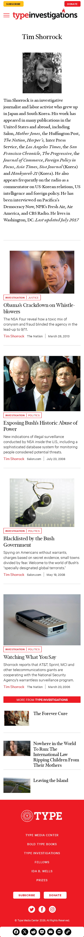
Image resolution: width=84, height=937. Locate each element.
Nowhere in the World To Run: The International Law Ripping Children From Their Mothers (56, 754)
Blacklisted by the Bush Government (28, 541)
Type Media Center (42, 835)
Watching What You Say (29, 657)
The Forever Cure (50, 713)
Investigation (15, 297)
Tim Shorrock (13, 335)
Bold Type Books (42, 844)
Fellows (42, 862)
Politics (34, 415)
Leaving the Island (50, 780)
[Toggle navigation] (6, 14)
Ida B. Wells (42, 871)
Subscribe (13, 4)
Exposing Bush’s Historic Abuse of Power (40, 425)
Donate (72, 4)
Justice (33, 297)
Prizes (42, 880)
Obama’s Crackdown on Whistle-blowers (39, 308)
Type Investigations (42, 853)
